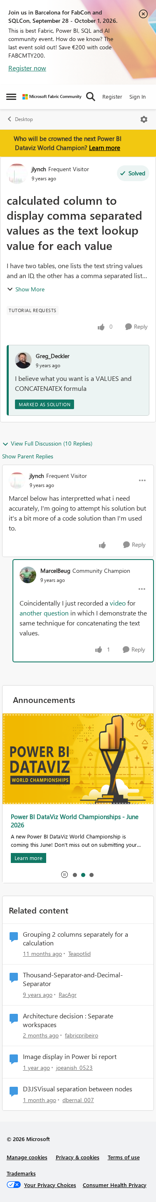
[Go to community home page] (52, 96)
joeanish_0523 (74, 1067)
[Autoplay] (64, 874)
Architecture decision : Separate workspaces (68, 1020)
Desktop (24, 119)
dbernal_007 (78, 1100)
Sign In (137, 96)
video (118, 603)
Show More (30, 289)
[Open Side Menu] (11, 96)
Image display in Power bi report (69, 1056)
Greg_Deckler (52, 356)
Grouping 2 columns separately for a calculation (75, 938)
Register (112, 96)
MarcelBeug (55, 570)
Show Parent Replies (27, 456)
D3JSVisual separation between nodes (77, 1089)
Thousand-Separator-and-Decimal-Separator (73, 979)
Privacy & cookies (77, 1157)
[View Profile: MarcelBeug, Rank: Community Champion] (28, 575)
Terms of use (124, 1157)
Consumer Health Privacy (114, 1184)
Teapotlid (79, 953)
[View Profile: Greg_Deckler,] (23, 360)
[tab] (74, 874)
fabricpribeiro (81, 1035)
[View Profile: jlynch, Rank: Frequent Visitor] (17, 173)
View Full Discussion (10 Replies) (51, 443)
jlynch (39, 169)
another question (44, 612)
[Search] (91, 97)
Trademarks (21, 1173)
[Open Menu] (144, 119)
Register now (27, 67)
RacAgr (68, 994)
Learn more (104, 147)
